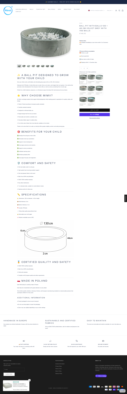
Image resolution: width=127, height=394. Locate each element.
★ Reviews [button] (125, 198)
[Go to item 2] (24, 66)
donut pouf (67, 9)
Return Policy (58, 371)
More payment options (94, 118)
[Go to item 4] (33, 66)
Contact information (60, 364)
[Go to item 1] (19, 66)
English (109, 10)
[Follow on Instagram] (8, 381)
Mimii (81, 23)
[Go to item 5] (38, 66)
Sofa (59, 9)
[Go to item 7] (47, 66)
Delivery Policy (58, 373)
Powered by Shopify (62, 388)
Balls (31, 9)
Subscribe (9, 374)
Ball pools (51, 9)
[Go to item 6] (43, 66)
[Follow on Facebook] (4, 381)
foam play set (40, 9)
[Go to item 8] (52, 66)
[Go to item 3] (29, 66)
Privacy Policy (58, 366)
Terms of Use (58, 368)
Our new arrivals (21, 9)
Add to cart (94, 110)
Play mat (77, 9)
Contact (18, 11)
